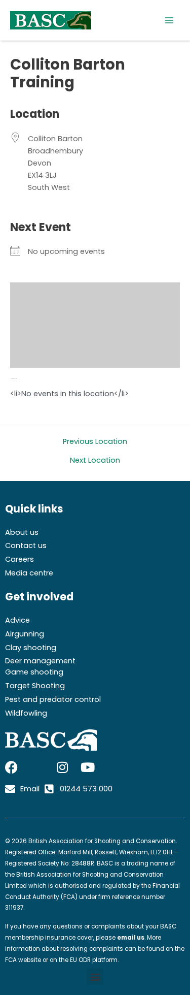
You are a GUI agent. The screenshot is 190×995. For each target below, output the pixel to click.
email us (130, 938)
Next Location (95, 460)
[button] (95, 976)
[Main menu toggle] (169, 20)
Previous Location (95, 441)
